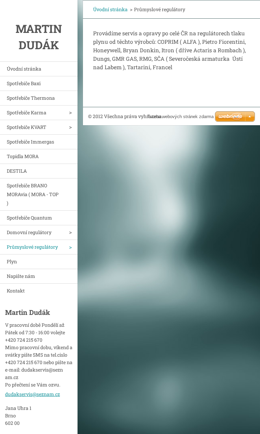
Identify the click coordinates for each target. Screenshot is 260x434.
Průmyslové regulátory (32, 247)
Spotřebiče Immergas (30, 141)
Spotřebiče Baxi (24, 83)
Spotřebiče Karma (26, 112)
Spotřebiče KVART (26, 127)
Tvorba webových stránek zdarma (180, 116)
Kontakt (16, 290)
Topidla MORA (23, 156)
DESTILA (17, 171)
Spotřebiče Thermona (31, 98)
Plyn (12, 261)
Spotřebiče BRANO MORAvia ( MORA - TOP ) (33, 194)
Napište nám (21, 276)
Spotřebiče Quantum (29, 217)
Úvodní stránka (24, 68)
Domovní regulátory (29, 232)
